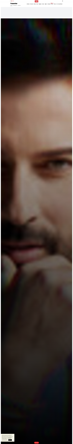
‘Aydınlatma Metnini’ (4, 438)
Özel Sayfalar (15, 5)
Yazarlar (13, 3)
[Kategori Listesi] (63, 1)
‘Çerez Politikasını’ (10, 437)
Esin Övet (36, 442)
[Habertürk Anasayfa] (36, 1)
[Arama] (10, 1)
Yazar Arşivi (19, 5)
